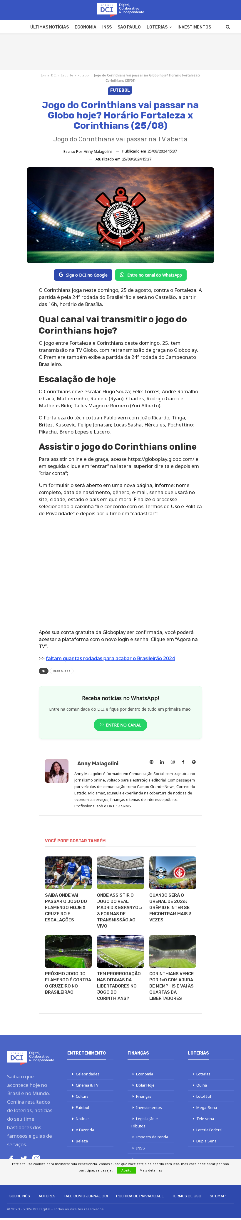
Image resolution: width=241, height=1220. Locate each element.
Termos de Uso (186, 1196)
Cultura (82, 1096)
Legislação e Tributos (144, 1122)
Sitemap (218, 1196)
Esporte (67, 75)
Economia (85, 27)
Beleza (82, 1141)
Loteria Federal (209, 1129)
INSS (107, 27)
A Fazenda (85, 1129)
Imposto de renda (152, 1136)
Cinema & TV (87, 1085)
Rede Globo (62, 671)
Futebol (84, 75)
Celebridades (88, 1074)
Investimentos (194, 27)
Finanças (143, 1096)
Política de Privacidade (140, 1196)
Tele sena (205, 1118)
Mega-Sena (206, 1107)
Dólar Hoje (145, 1085)
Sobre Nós (19, 1196)
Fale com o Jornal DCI (86, 1196)
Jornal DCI (48, 75)
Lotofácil (203, 1096)
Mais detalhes (151, 1170)
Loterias (157, 27)
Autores (47, 1196)
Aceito (126, 1170)
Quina (201, 1085)
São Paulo (129, 27)
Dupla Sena (206, 1141)
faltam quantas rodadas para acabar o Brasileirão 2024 (110, 658)
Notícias (83, 1118)
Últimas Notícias (49, 27)
